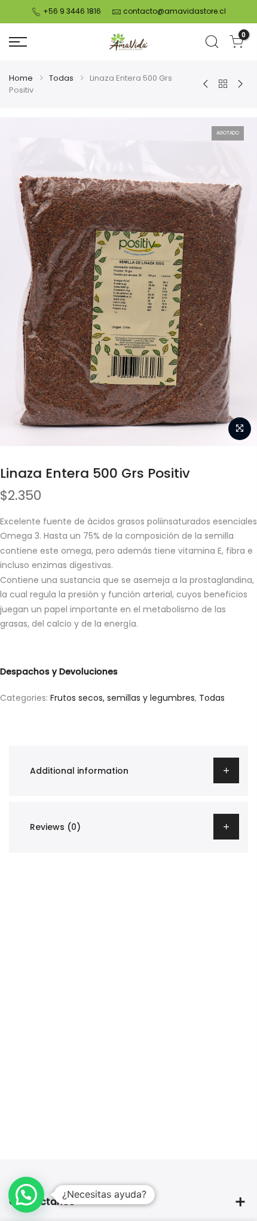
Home (21, 78)
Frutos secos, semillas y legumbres (122, 698)
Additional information (79, 771)
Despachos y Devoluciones (59, 671)
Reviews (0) (55, 827)
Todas (61, 78)
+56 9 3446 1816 (71, 11)
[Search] (212, 41)
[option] (128, 281)
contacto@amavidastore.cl (174, 11)
